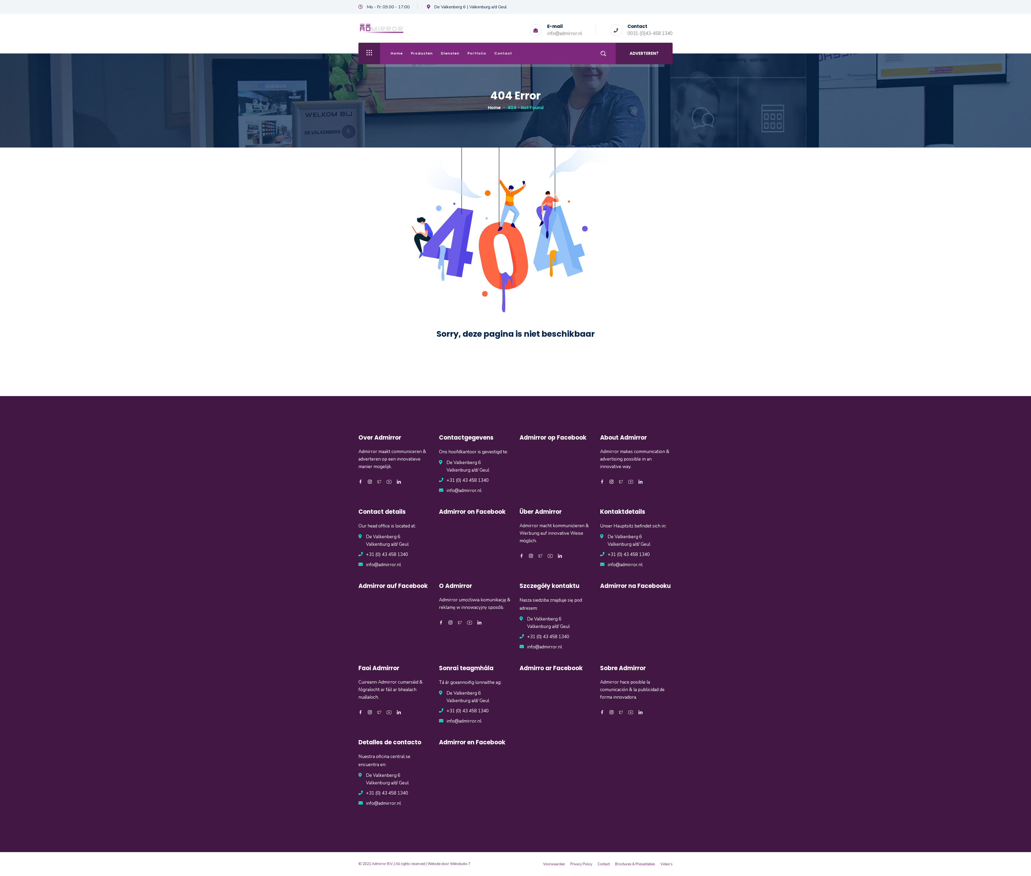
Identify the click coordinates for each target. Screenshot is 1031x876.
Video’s (666, 864)
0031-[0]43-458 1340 (650, 33)
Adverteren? (644, 53)
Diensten (450, 53)
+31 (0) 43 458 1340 (467, 480)
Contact (503, 53)
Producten (422, 53)
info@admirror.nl (564, 33)
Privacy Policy (581, 864)
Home (397, 53)
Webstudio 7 (460, 863)
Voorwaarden (554, 864)
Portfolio (476, 53)
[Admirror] (381, 27)
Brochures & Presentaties (635, 864)
